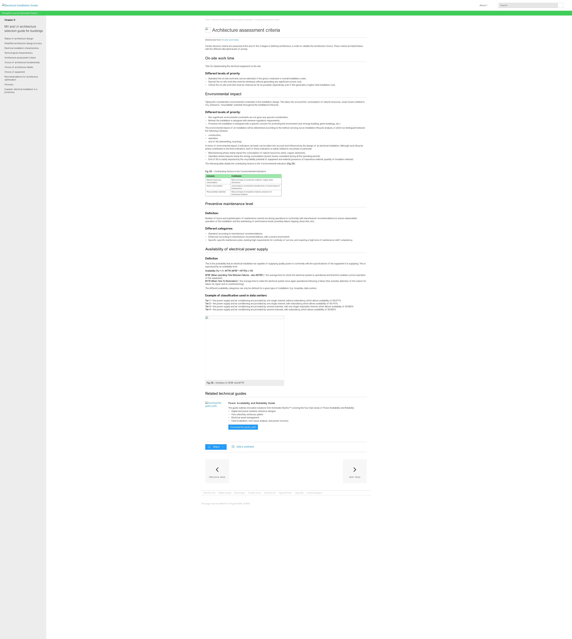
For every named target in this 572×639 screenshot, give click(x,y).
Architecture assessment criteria (20, 57)
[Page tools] (493, 5)
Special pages (239, 493)
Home (207, 20)
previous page (217, 476)
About (483, 5)
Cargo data (299, 493)
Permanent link (270, 493)
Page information (285, 493)
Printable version (254, 493)
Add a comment (245, 446)
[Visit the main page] (20, 5)
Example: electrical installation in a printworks (20, 90)
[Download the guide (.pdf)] (215, 404)
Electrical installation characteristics (21, 48)
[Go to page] (560, 5)
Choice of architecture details (18, 67)
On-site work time (230, 40)
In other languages (313, 493)
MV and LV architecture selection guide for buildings (232, 20)
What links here (209, 493)
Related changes (224, 493)
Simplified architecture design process (23, 43)
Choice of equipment (14, 72)
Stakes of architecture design (18, 38)
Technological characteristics (18, 53)
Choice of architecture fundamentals (22, 62)
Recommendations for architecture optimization (21, 78)
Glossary (8, 84)
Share (216, 446)
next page (354, 476)
